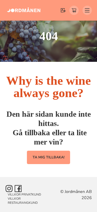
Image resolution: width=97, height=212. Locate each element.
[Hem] (23, 10)
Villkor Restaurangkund (23, 201)
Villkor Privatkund (24, 194)
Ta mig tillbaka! (48, 157)
